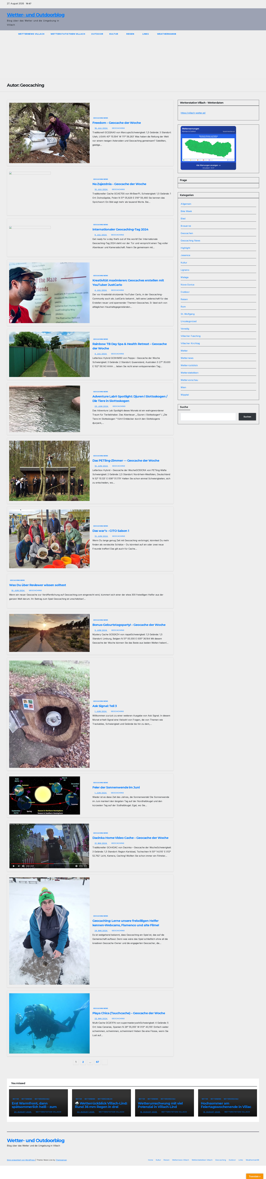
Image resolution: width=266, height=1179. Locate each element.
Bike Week (186, 211)
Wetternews (187, 358)
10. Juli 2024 (101, 189)
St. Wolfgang (187, 314)
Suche (184, 407)
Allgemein (186, 203)
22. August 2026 (86, 1112)
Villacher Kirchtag (190, 343)
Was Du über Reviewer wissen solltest (37, 585)
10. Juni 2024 (18, 590)
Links (145, 34)
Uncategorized (188, 321)
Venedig (185, 328)
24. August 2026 (23, 1112)
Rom (183, 306)
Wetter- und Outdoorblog (35, 15)
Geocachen (187, 233)
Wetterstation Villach (48, 1112)
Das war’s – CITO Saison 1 (110, 531)
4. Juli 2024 (101, 290)
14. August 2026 (212, 1112)
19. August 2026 (149, 1112)
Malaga (184, 277)
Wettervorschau (189, 380)
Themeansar (61, 1160)
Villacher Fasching (190, 336)
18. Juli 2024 (101, 128)
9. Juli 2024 (101, 235)
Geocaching (118, 128)
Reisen (130, 34)
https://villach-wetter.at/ (193, 112)
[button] (257, 34)
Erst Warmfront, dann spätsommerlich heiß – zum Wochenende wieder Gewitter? (37, 1106)
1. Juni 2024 (101, 711)
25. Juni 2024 (102, 406)
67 (97, 1061)
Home (150, 1160)
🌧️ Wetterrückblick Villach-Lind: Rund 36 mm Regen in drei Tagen (101, 1106)
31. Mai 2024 (101, 843)
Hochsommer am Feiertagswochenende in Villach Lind (227, 1106)
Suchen (247, 416)
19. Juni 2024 (101, 466)
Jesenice (185, 255)
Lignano (185, 270)
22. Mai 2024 (101, 1019)
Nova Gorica (187, 284)
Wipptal (185, 394)
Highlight (185, 248)
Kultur (114, 34)
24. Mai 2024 (101, 931)
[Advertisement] (133, 58)
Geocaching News (100, 118)
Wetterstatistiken (189, 372)
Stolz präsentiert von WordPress (21, 1160)
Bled (183, 218)
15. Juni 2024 (101, 536)
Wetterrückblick (189, 365)
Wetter (184, 350)
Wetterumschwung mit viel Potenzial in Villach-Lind (160, 1105)
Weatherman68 (167, 34)
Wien (183, 387)
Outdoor (97, 34)
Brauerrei (186, 225)
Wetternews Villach (31, 34)
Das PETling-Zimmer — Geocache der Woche (125, 460)
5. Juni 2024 (101, 630)
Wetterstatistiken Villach (68, 34)
